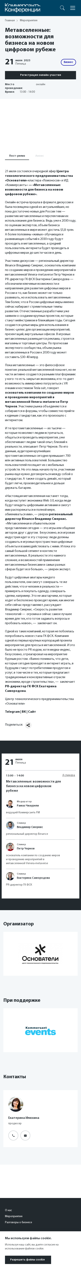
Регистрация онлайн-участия (40, 75)
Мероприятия (13, 1216)
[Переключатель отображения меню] (72, 8)
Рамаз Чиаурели (28, 805)
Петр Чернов (25, 848)
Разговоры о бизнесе (18, 1222)
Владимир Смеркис (30, 827)
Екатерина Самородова (33, 878)
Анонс (39, 155)
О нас (8, 1210)
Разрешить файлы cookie (27, 1259)
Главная (10, 20)
